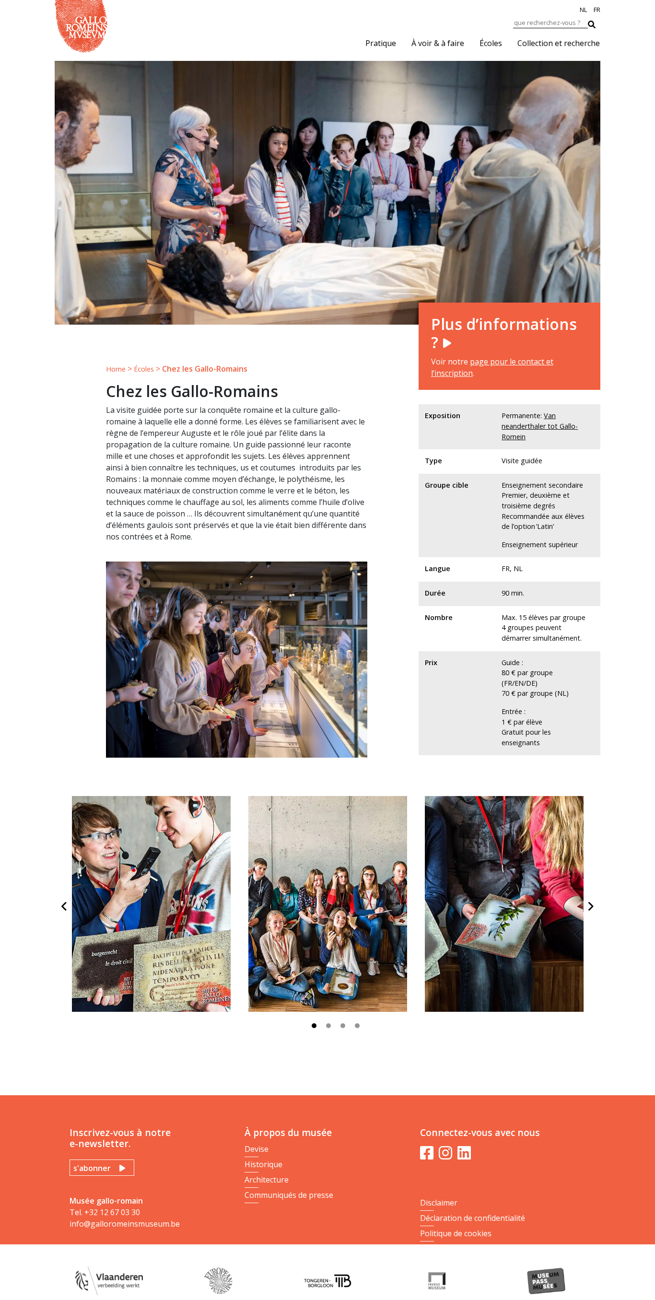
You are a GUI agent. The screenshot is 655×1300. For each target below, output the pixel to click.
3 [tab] (345, 1028)
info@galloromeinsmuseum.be (125, 1223)
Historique (263, 1164)
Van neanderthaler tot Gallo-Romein (540, 426)
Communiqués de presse (289, 1195)
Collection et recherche (558, 43)
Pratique (380, 43)
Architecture (267, 1179)
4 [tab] (359, 1028)
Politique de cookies (455, 1233)
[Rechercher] (596, 22)
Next (590, 906)
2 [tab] (331, 1028)
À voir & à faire (437, 43)
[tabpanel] (155, 907)
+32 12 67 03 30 (112, 1212)
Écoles (491, 43)
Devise (257, 1149)
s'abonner (92, 1168)
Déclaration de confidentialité (472, 1218)
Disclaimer (438, 1202)
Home (116, 369)
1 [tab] (316, 1028)
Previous (64, 906)
